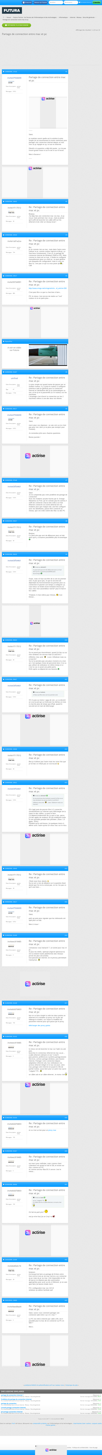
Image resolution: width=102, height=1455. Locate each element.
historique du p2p (72, 1385)
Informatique (63, 17)
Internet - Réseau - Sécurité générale (82, 17)
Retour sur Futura (40, 2)
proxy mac (52, 1130)
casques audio (97, 1423)
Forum (9, 17)
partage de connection (8, 1403)
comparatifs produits (40, 1423)
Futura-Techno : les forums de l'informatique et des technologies (35, 17)
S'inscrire (27, 3)
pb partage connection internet (12, 1412)
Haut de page (93, 1447)
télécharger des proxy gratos (39, 1025)
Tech (13, 1423)
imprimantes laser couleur (82, 1423)
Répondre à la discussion (16, 25)
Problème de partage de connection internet (16, 1399)
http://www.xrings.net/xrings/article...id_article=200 (48, 288)
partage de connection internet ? (12, 1395)
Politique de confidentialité (80, 1447)
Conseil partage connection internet (13, 1408)
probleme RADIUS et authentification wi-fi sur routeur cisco (44, 1385)
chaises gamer (50, 1425)
